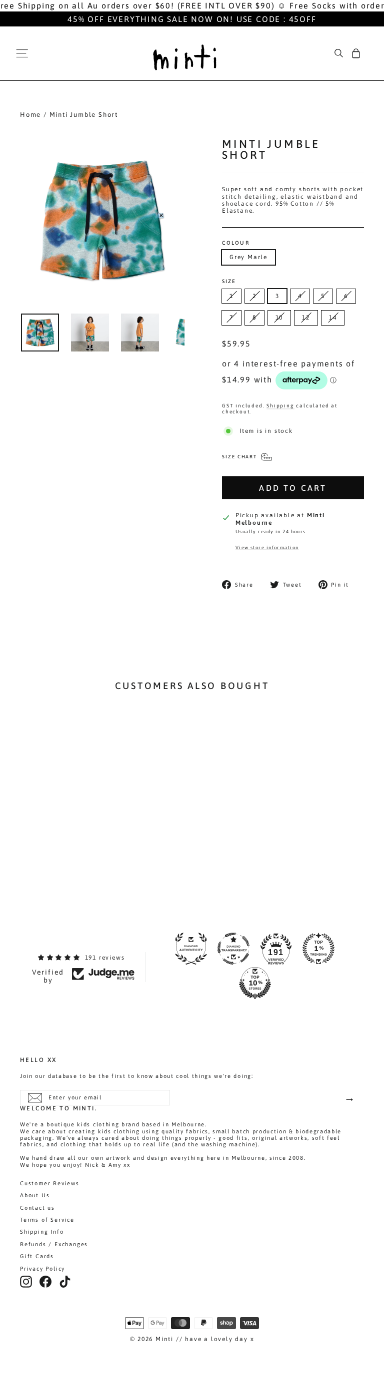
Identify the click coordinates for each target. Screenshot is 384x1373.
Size (229, 281)
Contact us (37, 1208)
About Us (35, 1195)
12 (306, 317)
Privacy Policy (42, 1269)
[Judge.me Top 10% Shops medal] (255, 983)
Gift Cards (37, 1256)
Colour (236, 243)
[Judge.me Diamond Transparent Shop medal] (234, 949)
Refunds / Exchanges (54, 1244)
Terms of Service (47, 1220)
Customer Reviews (50, 1183)
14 (333, 317)
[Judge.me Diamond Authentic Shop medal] (191, 949)
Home (30, 114)
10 (280, 317)
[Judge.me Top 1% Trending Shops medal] (318, 949)
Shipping (280, 405)
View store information (267, 547)
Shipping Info (42, 1232)
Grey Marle (249, 257)
